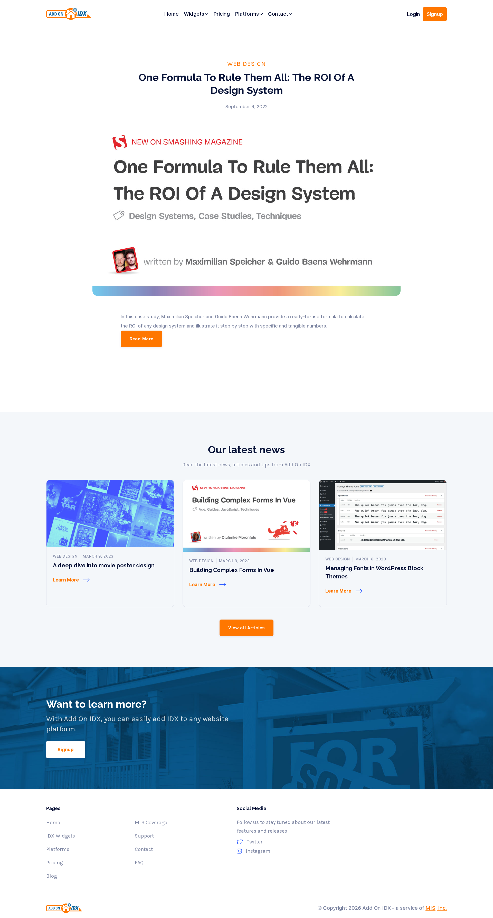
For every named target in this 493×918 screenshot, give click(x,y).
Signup (434, 14)
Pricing (54, 863)
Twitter (255, 841)
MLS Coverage (151, 822)
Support (144, 836)
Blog (51, 876)
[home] (77, 16)
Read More (141, 339)
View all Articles (246, 628)
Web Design (246, 63)
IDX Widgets (60, 836)
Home (53, 822)
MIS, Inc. (436, 908)
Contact (144, 849)
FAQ (139, 863)
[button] (196, 14)
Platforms (57, 849)
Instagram (258, 851)
